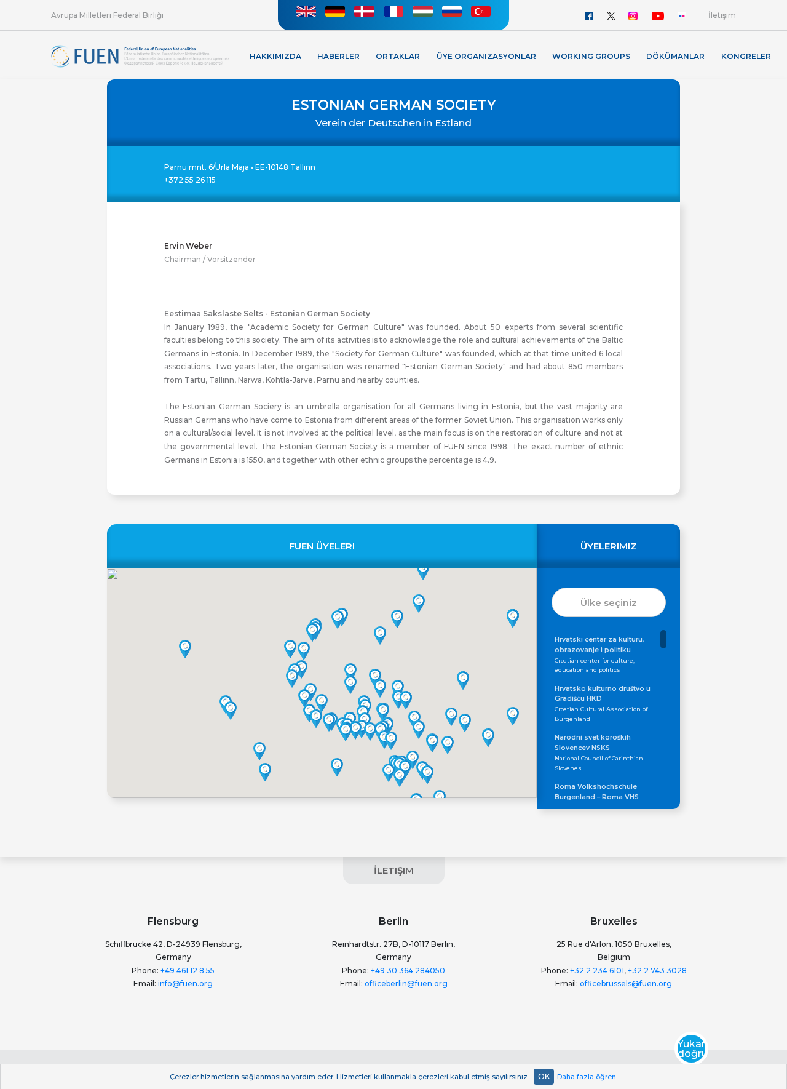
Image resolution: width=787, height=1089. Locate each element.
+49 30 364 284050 (408, 970)
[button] (388, 773)
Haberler (338, 56)
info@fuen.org (185, 983)
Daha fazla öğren (586, 1076)
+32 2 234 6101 (597, 970)
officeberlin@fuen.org (406, 983)
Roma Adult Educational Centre (602, 797)
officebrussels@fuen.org (626, 983)
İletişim (722, 15)
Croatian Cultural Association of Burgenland (603, 703)
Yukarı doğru (691, 1049)
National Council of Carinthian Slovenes (599, 752)
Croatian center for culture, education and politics (599, 654)
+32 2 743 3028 (657, 970)
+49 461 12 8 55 (187, 970)
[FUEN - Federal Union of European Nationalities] (140, 55)
